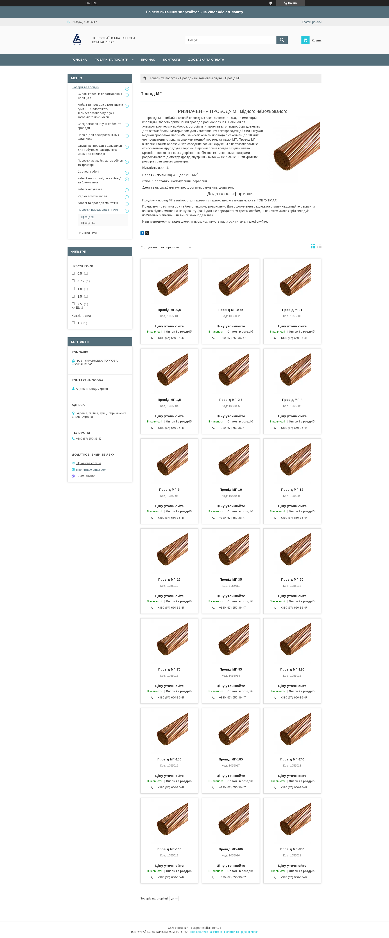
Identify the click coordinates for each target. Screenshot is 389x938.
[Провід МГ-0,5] (169, 281)
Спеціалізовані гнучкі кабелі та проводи (99, 126)
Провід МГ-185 (231, 759)
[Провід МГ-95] (231, 641)
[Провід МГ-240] (292, 730)
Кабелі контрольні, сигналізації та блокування (99, 180)
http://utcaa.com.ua (88, 463)
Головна (79, 59)
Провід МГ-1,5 (169, 400)
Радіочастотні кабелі (93, 196)
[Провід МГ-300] (169, 820)
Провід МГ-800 (292, 849)
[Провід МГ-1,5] (169, 371)
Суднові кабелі (88, 171)
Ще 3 (79, 307)
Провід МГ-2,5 (230, 400)
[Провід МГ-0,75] (231, 281)
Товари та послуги (111, 59)
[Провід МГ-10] (231, 461)
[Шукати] (282, 40)
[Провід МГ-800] (292, 820)
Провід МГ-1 (292, 310)
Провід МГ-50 (292, 579)
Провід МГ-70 (169, 669)
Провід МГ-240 (292, 759)
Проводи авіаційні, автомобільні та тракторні (100, 162)
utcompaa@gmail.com (91, 469)
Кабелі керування (90, 189)
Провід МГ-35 (231, 579)
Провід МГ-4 (292, 400)
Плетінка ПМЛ (87, 232)
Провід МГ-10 (231, 489)
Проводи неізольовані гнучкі (201, 78)
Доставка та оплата (206, 59)
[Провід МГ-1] (292, 281)
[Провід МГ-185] (231, 730)
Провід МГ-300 (169, 849)
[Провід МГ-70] (169, 641)
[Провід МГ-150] (169, 730)
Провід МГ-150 (169, 759)
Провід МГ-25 (169, 579)
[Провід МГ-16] (292, 461)
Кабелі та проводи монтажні (98, 203)
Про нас (148, 59)
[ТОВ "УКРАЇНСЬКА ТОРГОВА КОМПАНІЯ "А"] (77, 48)
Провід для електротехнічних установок (98, 137)
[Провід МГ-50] (292, 551)
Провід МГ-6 (169, 489)
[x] (147, 234)
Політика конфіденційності (241, 931)
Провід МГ (87, 217)
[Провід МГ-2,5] (231, 371)
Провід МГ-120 (292, 669)
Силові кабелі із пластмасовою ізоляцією (100, 96)
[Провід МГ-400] (231, 820)
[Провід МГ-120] (292, 641)
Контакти (171, 59)
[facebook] (142, 234)
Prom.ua (215, 927)
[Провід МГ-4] (292, 371)
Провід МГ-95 (231, 669)
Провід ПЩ (88, 222)
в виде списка (319, 247)
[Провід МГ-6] (169, 461)
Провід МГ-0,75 (230, 310)
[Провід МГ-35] (231, 551)
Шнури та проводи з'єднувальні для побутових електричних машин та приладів (100, 149)
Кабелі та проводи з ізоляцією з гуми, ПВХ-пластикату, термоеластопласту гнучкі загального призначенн (100, 111)
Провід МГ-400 (231, 849)
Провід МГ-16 (292, 489)
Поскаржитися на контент (206, 931)
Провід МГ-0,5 (169, 310)
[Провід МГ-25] (169, 551)
